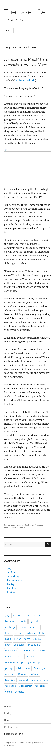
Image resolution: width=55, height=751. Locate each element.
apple (27, 615)
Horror (7, 720)
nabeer (18, 656)
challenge (10, 627)
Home (7, 706)
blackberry (11, 621)
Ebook (8, 633)
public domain (23, 668)
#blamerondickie (25, 80)
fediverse (31, 633)
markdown (11, 650)
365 (9, 568)
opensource (11, 662)
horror (17, 639)
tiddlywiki (36, 680)
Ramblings (29, 525)
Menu (9, 30)
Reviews (11, 592)
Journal (37, 639)
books (23, 621)
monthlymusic (27, 650)
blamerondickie (11, 528)
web (46, 680)
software (34, 674)
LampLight (19, 644)
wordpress (41, 686)
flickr (41, 633)
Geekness (12, 572)
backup (37, 615)
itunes (27, 639)
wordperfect (25, 686)
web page (10, 686)
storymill (23, 680)
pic (39, 662)
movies (42, 650)
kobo (8, 644)
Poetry (10, 584)
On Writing (13, 576)
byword (34, 621)
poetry (8, 668)
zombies (19, 691)
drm (44, 627)
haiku (8, 639)
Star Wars (10, 680)
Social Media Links (13, 734)
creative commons (28, 627)
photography (28, 662)
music (8, 656)
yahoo (8, 691)
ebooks (22, 528)
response (10, 674)
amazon (40, 525)
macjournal (34, 644)
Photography (14, 580)
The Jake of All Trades (14, 743)
